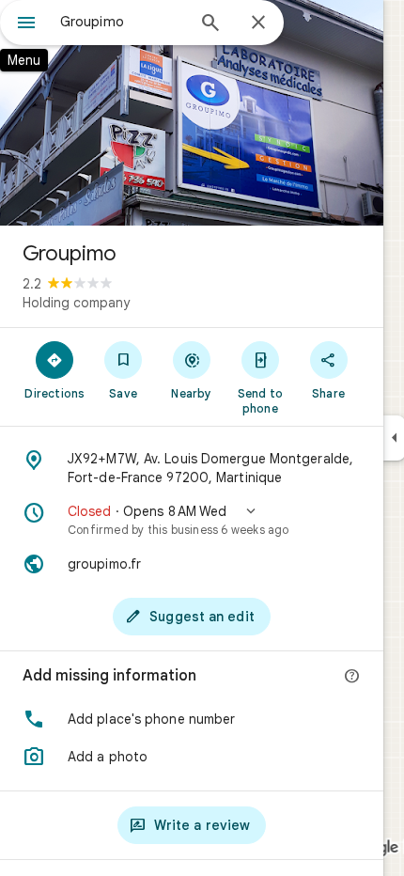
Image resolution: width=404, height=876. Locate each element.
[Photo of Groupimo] (191, 113)
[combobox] (122, 21)
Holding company (76, 302)
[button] (191, 519)
